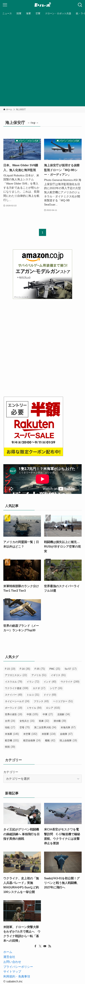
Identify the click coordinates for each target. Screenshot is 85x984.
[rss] (49, 946)
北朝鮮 (63, 714)
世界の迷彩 (13, 714)
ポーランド (13, 707)
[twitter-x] (40, 946)
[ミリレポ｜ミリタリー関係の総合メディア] (42, 5)
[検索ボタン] (80, 5)
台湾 (10, 720)
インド (50, 681)
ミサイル (34, 707)
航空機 (12, 740)
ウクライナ (70, 681)
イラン (33, 681)
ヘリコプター (63, 701)
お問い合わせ (12, 961)
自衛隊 (66, 733)
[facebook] (35, 946)
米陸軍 (49, 733)
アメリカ (38, 675)
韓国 (10, 746)
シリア (56, 688)
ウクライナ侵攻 (16, 688)
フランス (41, 701)
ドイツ (50, 694)
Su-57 (70, 668)
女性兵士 (27, 720)
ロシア (53, 707)
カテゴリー (10, 772)
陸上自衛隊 (68, 740)
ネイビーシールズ (17, 701)
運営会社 (9, 956)
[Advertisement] (42, 61)
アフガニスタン (16, 675)
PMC (54, 668)
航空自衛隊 (32, 740)
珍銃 (10, 727)
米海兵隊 (68, 727)
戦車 (44, 720)
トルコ (33, 694)
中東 (48, 714)
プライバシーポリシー (18, 966)
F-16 (25, 668)
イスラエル (13, 681)
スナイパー (13, 694)
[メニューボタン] (5, 5)
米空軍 (30, 733)
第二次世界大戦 (45, 727)
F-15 (10, 668)
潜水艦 (60, 720)
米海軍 (12, 733)
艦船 (50, 740)
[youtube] (45, 946)
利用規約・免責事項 (16, 976)
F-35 (40, 668)
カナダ (39, 688)
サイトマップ (12, 971)
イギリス (58, 675)
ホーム (7, 952)
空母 (25, 727)
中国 (32, 714)
